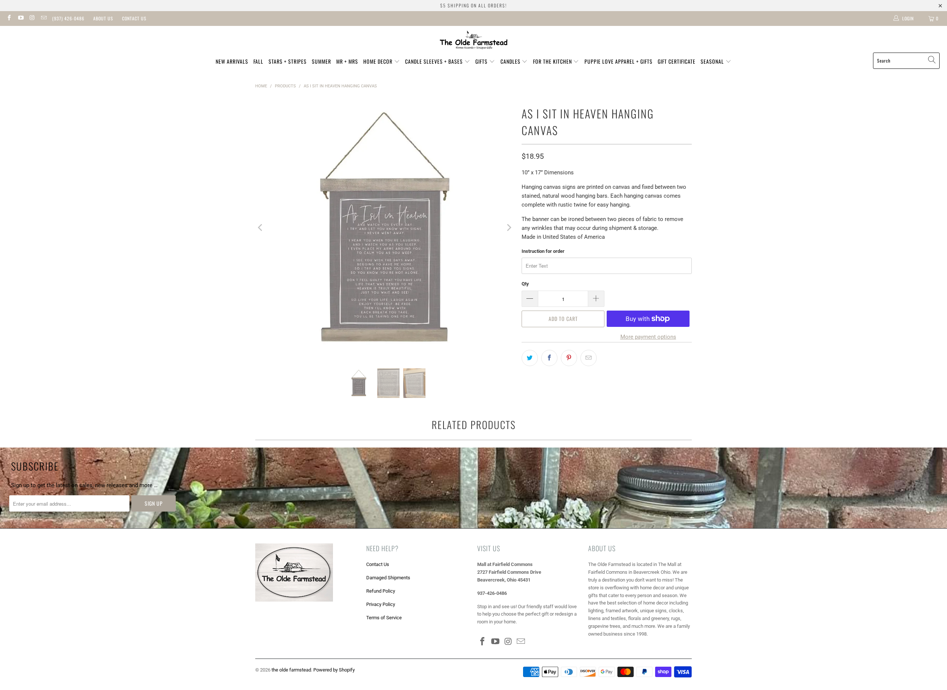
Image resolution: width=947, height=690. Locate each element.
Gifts (482, 61)
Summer (321, 61)
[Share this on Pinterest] (569, 358)
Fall (258, 61)
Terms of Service (384, 617)
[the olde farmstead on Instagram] (32, 18)
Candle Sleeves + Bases (434, 61)
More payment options (648, 337)
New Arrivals (232, 61)
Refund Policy (380, 591)
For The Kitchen (553, 61)
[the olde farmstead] (474, 41)
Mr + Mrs (347, 61)
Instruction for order (543, 251)
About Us (103, 18)
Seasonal (713, 61)
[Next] (509, 227)
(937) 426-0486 (68, 18)
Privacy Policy (380, 604)
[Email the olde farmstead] (43, 18)
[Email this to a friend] (588, 358)
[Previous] (261, 227)
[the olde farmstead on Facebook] (9, 18)
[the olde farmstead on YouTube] (20, 18)
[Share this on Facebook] (549, 358)
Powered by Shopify (334, 670)
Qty (525, 284)
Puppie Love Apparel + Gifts (618, 61)
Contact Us (134, 18)
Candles (511, 61)
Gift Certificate (676, 61)
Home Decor (378, 61)
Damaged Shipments (388, 577)
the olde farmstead (291, 670)
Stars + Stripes (288, 61)
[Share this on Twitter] (530, 358)
